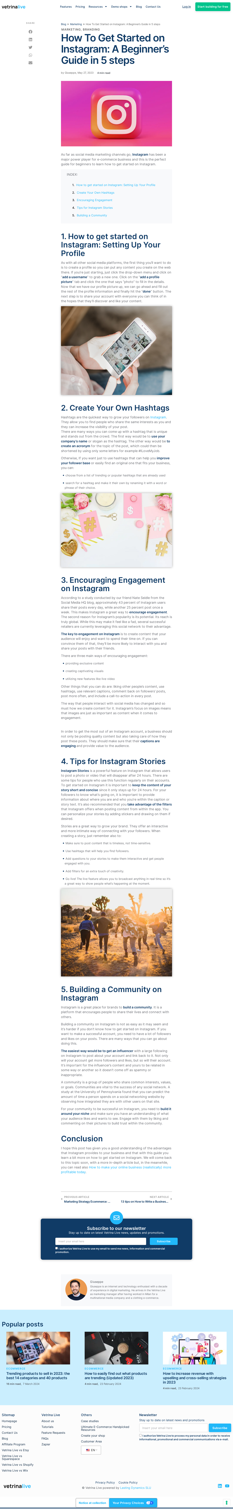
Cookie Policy (128, 1482)
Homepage (9, 1421)
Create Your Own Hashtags (95, 192)
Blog (139, 6)
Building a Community (92, 215)
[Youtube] (227, 1486)
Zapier (46, 1444)
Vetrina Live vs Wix (15, 1470)
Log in (186, 6)
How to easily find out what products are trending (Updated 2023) (116, 1375)
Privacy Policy (105, 1482)
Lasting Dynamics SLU (135, 1488)
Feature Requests (53, 1432)
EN (92, 1450)
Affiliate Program (13, 1444)
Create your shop (93, 1435)
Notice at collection (92, 1503)
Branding (91, 29)
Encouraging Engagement (94, 200)
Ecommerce (16, 1368)
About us (48, 1421)
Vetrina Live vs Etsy (15, 1450)
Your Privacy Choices (128, 1503)
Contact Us (153, 6)
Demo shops (119, 6)
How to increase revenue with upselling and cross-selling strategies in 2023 (194, 1377)
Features (66, 6)
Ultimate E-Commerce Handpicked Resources (105, 1428)
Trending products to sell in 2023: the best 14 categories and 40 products (38, 1375)
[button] (30, 32)
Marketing (76, 24)
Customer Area (91, 1441)
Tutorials (47, 1427)
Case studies (90, 1421)
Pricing (80, 6)
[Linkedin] (220, 1486)
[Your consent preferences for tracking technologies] (226, 1502)
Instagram (158, 417)
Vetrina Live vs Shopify (17, 1464)
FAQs (45, 1438)
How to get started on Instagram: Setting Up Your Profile (115, 185)
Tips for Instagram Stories (95, 207)
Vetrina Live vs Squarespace (12, 1457)
